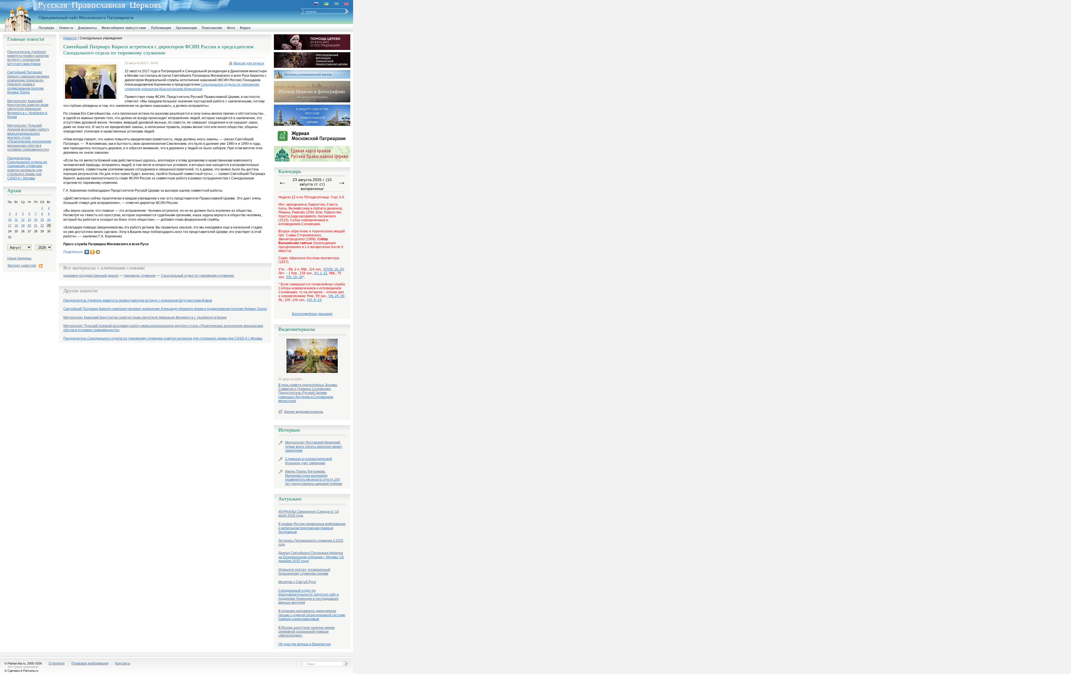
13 (29, 219)
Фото (231, 28)
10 (9, 219)
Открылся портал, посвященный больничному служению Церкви (304, 572)
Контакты (122, 663)
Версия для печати (249, 63)
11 (16, 219)
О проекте (57, 663)
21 (35, 225)
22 (42, 225)
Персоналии (212, 28)
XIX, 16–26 (294, 277)
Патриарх (46, 28)
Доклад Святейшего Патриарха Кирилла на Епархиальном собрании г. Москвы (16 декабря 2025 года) (311, 557)
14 (35, 219)
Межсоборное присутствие (124, 28)
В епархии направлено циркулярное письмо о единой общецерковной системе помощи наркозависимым (311, 615)
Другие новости (80, 290)
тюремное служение (140, 276)
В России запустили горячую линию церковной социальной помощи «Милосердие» (306, 632)
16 (48, 219)
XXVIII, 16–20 (333, 269)
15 (42, 219)
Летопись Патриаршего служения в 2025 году (310, 543)
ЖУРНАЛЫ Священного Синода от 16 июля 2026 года (308, 513)
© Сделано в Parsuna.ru (21, 670)
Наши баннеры (19, 258)
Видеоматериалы (296, 329)
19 (23, 225)
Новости (66, 28)
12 (23, 219)
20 (29, 225)
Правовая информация (89, 663)
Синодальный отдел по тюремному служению (197, 276)
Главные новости (25, 39)
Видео (245, 28)
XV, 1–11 (320, 273)
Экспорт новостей (21, 266)
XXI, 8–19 (314, 300)
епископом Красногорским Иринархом (171, 89)
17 (9, 225)
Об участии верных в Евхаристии (304, 644)
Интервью (289, 430)
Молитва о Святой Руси (297, 582)
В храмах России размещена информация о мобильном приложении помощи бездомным (312, 528)
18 (16, 225)
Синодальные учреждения (101, 38)
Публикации (161, 28)
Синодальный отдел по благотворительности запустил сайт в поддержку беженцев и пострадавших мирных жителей (308, 597)
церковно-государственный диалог (91, 276)
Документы (87, 28)
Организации (186, 28)
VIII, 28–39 (336, 296)
